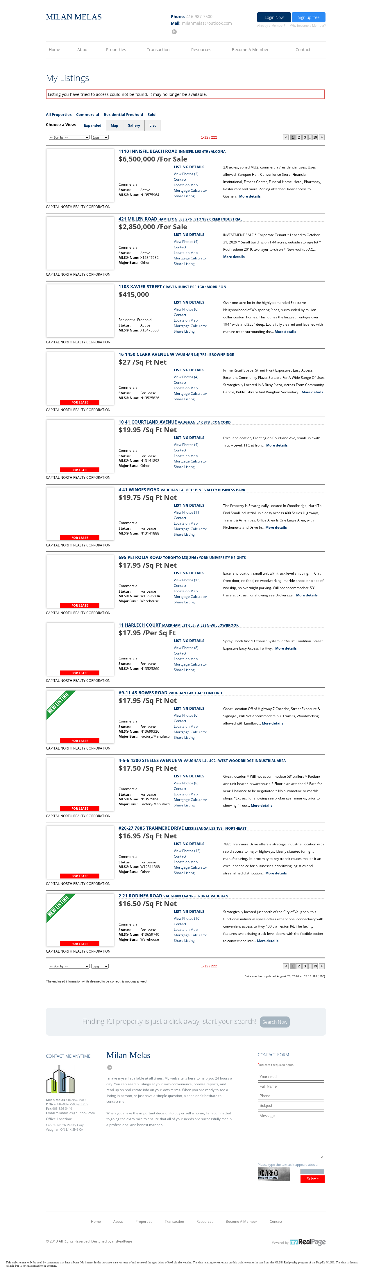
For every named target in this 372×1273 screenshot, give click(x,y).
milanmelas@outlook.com (207, 23)
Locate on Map (186, 184)
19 (315, 137)
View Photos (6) (186, 309)
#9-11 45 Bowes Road (170, 692)
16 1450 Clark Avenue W (176, 354)
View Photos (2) (186, 173)
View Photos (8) (186, 647)
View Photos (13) (187, 580)
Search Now (274, 1022)
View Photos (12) (187, 850)
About (83, 49)
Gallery (134, 125)
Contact (303, 49)
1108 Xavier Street (172, 286)
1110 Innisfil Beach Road (172, 151)
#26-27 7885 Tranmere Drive (182, 828)
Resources (201, 49)
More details (250, 196)
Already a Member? (271, 25)
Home (54, 49)
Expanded (92, 125)
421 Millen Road (180, 219)
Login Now (274, 17)
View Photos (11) (187, 512)
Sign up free (309, 17)
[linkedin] (174, 32)
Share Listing (184, 195)
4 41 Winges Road (182, 489)
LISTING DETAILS (189, 166)
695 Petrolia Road (182, 557)
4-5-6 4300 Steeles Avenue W (202, 760)
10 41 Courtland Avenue (175, 422)
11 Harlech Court (179, 625)
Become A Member (250, 49)
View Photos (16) (187, 918)
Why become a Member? (308, 25)
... (310, 137)
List (152, 125)
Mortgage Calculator (190, 190)
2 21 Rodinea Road (173, 896)
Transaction (158, 49)
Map (114, 125)
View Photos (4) (186, 241)
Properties (116, 49)
